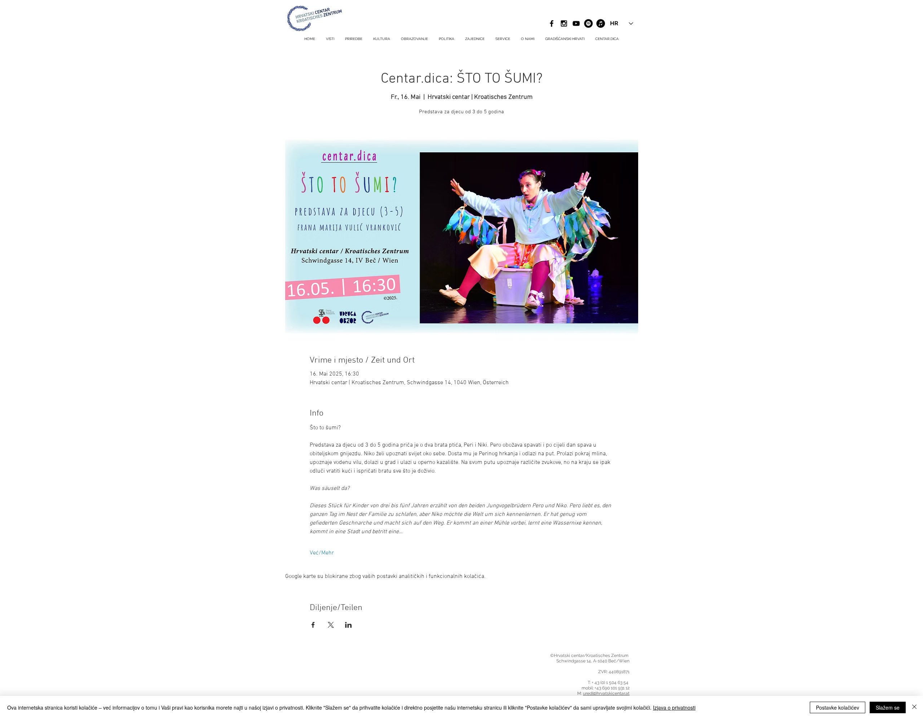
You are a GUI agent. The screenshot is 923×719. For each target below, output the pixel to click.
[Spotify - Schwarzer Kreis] (588, 23)
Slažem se (888, 707)
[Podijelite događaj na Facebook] (313, 625)
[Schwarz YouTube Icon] (576, 23)
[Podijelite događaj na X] (330, 625)
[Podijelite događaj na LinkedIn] (348, 625)
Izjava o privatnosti (674, 707)
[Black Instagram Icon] (564, 23)
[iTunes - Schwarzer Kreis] (600, 23)
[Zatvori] (914, 707)
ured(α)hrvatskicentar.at (606, 693)
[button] (503, 39)
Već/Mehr (322, 553)
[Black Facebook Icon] (551, 23)
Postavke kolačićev (837, 707)
